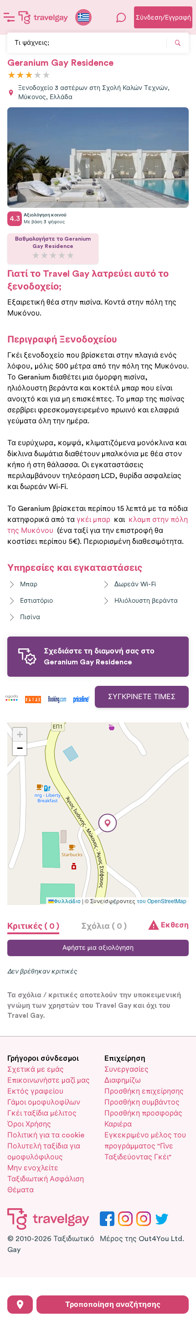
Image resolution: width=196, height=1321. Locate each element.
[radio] (11, 75)
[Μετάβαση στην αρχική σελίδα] (43, 17)
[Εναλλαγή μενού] (9, 17)
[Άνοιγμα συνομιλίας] (121, 17)
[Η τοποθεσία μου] (20, 1304)
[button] (107, 823)
